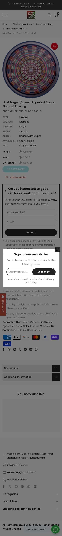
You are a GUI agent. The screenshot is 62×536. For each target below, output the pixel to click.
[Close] (57, 249)
